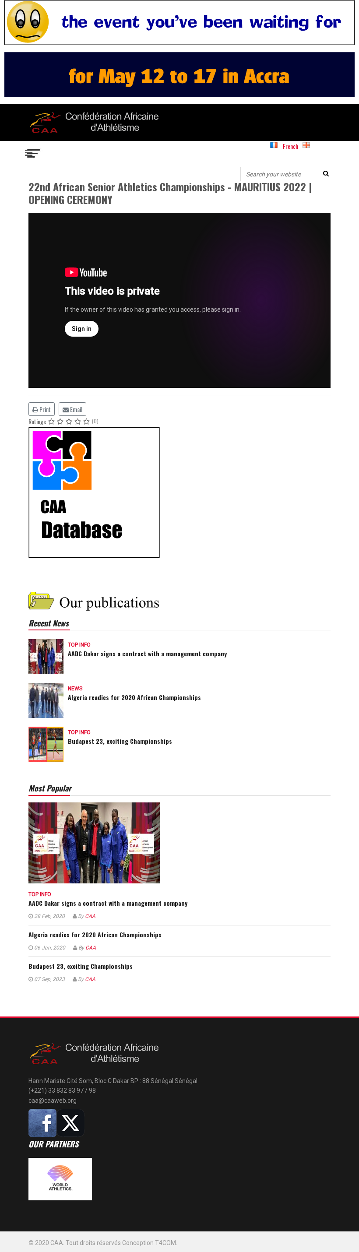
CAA (90, 916)
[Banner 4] (179, 492)
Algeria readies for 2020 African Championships (134, 697)
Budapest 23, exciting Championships (120, 741)
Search (326, 173)
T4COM (165, 1242)
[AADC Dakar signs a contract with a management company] (45, 655)
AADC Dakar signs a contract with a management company (147, 653)
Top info (79, 645)
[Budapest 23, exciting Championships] (45, 743)
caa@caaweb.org (52, 1100)
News (75, 689)
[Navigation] (34, 152)
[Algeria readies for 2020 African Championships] (45, 699)
